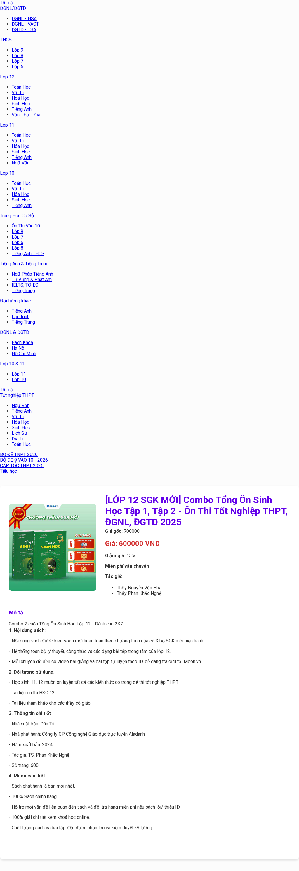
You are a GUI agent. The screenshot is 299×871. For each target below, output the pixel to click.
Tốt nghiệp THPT (17, 395)
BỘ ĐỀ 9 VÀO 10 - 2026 (24, 460)
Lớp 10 (7, 173)
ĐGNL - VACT (25, 24)
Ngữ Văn (20, 163)
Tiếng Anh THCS (28, 253)
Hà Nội (18, 348)
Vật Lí (18, 92)
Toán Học (21, 87)
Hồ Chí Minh (24, 353)
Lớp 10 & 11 (12, 364)
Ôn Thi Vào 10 (26, 226)
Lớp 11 (7, 125)
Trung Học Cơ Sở (17, 215)
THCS (6, 40)
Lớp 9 (17, 50)
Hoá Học (20, 98)
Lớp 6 (17, 66)
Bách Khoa (22, 342)
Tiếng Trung (23, 290)
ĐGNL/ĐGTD (13, 8)
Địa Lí (17, 438)
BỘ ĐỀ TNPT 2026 (19, 454)
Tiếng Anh (22, 109)
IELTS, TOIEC (25, 285)
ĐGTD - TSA (24, 29)
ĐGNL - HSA (24, 18)
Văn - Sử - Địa (26, 115)
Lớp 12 (7, 77)
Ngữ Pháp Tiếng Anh (32, 274)
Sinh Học (21, 103)
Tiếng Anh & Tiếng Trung (24, 264)
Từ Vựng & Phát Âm (32, 279)
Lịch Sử (19, 433)
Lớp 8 (17, 55)
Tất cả (6, 3)
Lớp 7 (17, 61)
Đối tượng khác (15, 301)
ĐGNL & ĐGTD (14, 332)
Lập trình (20, 316)
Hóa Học (20, 146)
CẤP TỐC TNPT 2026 (22, 465)
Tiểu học (8, 471)
